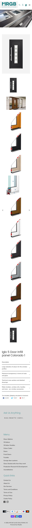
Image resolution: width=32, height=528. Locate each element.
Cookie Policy (8, 499)
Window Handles (9, 445)
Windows (7, 442)
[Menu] (29, 5)
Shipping (12, 395)
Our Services (8, 486)
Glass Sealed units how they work (15, 464)
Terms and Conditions (11, 489)
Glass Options (8, 439)
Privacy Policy (8, 496)
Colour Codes (8, 448)
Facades (6, 457)
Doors (5, 451)
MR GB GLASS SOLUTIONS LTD (18, 523)
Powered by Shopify (16, 525)
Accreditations (8, 470)
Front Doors (7, 454)
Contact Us (7, 480)
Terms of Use (8, 493)
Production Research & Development (15, 467)
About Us (7, 483)
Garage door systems (11, 461)
